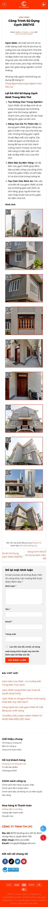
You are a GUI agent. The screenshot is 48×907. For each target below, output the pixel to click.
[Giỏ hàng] (43, 5)
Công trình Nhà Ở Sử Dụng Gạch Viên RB (35, 555)
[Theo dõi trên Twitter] (18, 861)
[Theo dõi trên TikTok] (11, 861)
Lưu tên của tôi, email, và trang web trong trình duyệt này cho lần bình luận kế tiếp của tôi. (22, 651)
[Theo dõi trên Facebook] (5, 861)
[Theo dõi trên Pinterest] (24, 861)
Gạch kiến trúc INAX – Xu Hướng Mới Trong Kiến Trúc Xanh (21, 683)
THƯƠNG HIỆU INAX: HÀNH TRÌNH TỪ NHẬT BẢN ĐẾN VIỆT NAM (22, 717)
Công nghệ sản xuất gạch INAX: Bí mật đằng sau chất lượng (22, 709)
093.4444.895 (22, 840)
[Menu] (4, 5)
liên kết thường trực (28, 546)
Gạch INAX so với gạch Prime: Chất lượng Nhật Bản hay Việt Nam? (23, 700)
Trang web (10, 634)
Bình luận (10, 586)
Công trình (24, 17)
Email (8, 621)
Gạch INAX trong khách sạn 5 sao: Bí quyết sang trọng (21, 692)
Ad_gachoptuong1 (24, 34)
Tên (7, 609)
